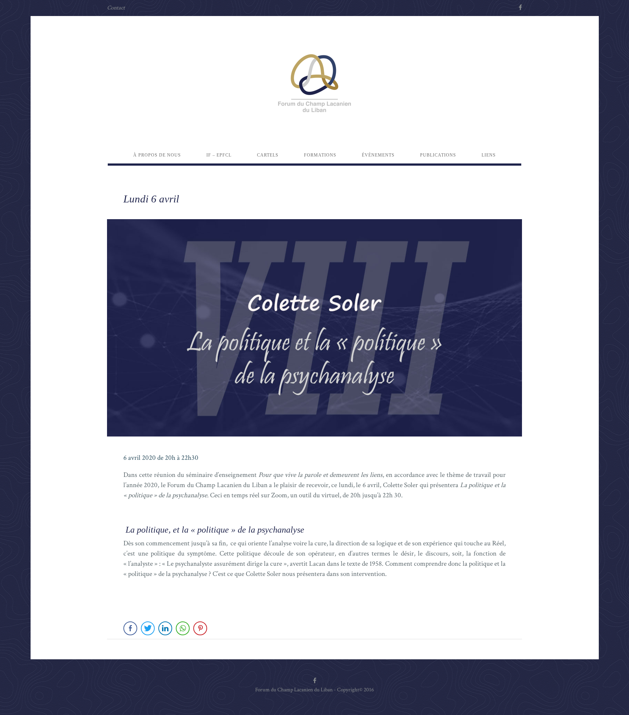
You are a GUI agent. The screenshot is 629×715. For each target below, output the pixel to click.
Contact (116, 8)
